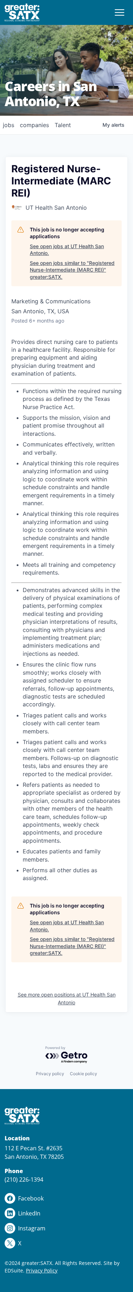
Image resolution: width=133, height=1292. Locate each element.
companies (34, 125)
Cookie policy (83, 1073)
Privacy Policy (41, 1270)
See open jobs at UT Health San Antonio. (67, 249)
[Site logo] (22, 12)
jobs (8, 125)
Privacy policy (50, 1073)
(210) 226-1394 (24, 1179)
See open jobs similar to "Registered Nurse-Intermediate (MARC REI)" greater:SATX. (72, 270)
